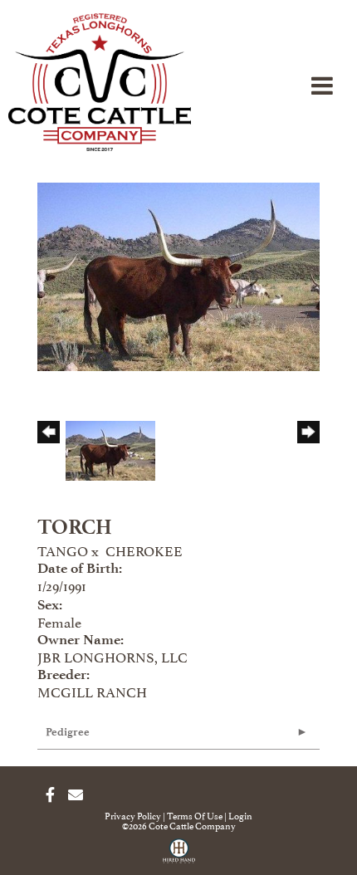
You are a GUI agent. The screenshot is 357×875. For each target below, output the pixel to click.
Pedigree (68, 732)
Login (240, 815)
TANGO (62, 549)
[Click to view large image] (178, 273)
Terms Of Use (195, 815)
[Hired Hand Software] (179, 856)
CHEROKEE (144, 549)
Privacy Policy (133, 815)
